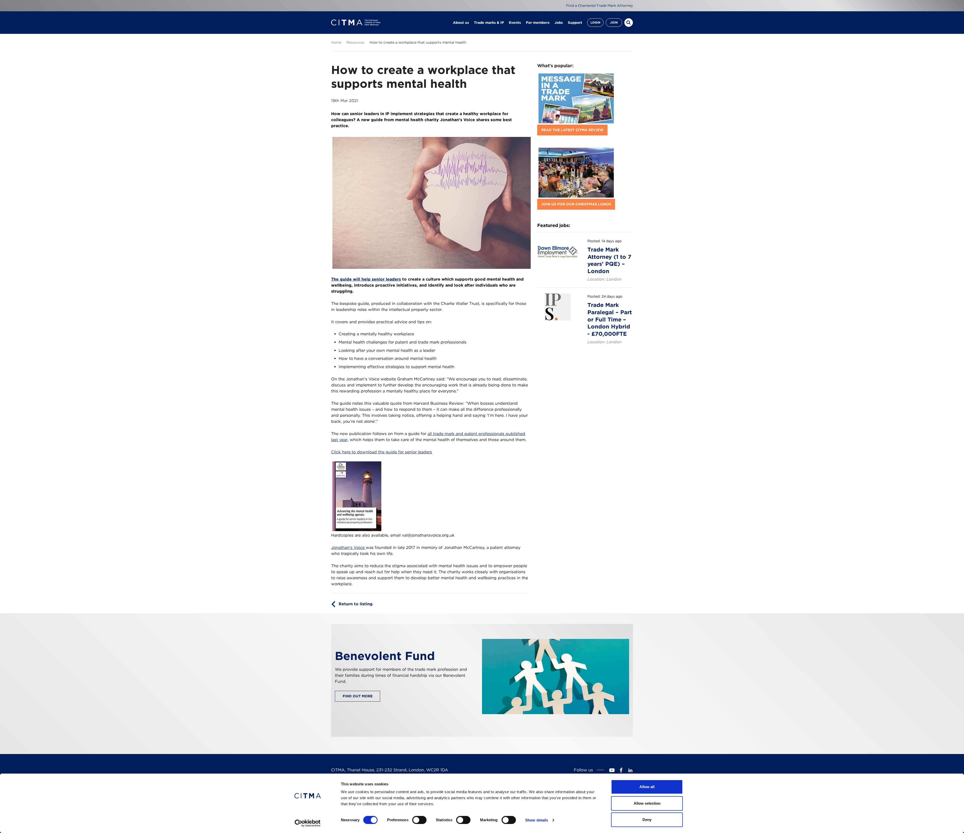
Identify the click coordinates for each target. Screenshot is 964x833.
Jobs (559, 23)
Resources (355, 42)
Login (595, 22)
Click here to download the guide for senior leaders (381, 452)
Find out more (358, 696)
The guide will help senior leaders (366, 279)
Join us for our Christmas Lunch (576, 204)
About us (461, 23)
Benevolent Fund (385, 656)
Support (575, 23)
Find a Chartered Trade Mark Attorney (599, 6)
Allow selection (647, 803)
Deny (646, 819)
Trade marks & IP (489, 23)
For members (538, 23)
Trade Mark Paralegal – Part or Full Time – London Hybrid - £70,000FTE (609, 319)
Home (336, 42)
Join (614, 22)
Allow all (646, 787)
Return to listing (356, 604)
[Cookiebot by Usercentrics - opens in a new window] (308, 823)
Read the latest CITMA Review (572, 130)
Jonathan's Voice (348, 547)
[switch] (419, 820)
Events (515, 23)
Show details (536, 820)
